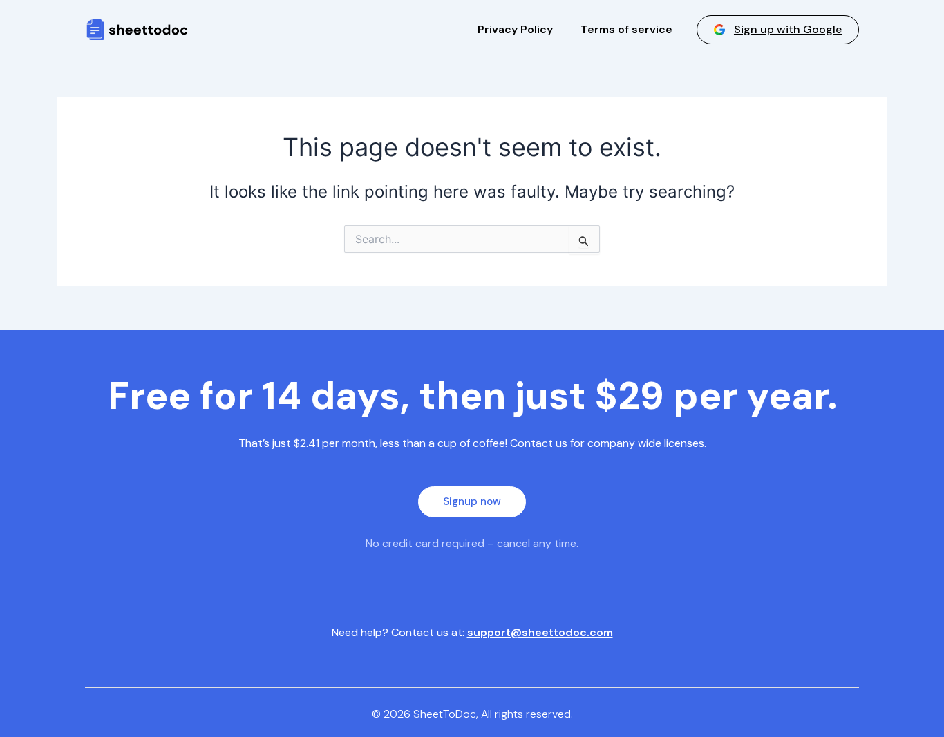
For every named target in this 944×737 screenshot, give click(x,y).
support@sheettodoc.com (540, 632)
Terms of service (626, 29)
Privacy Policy (515, 29)
